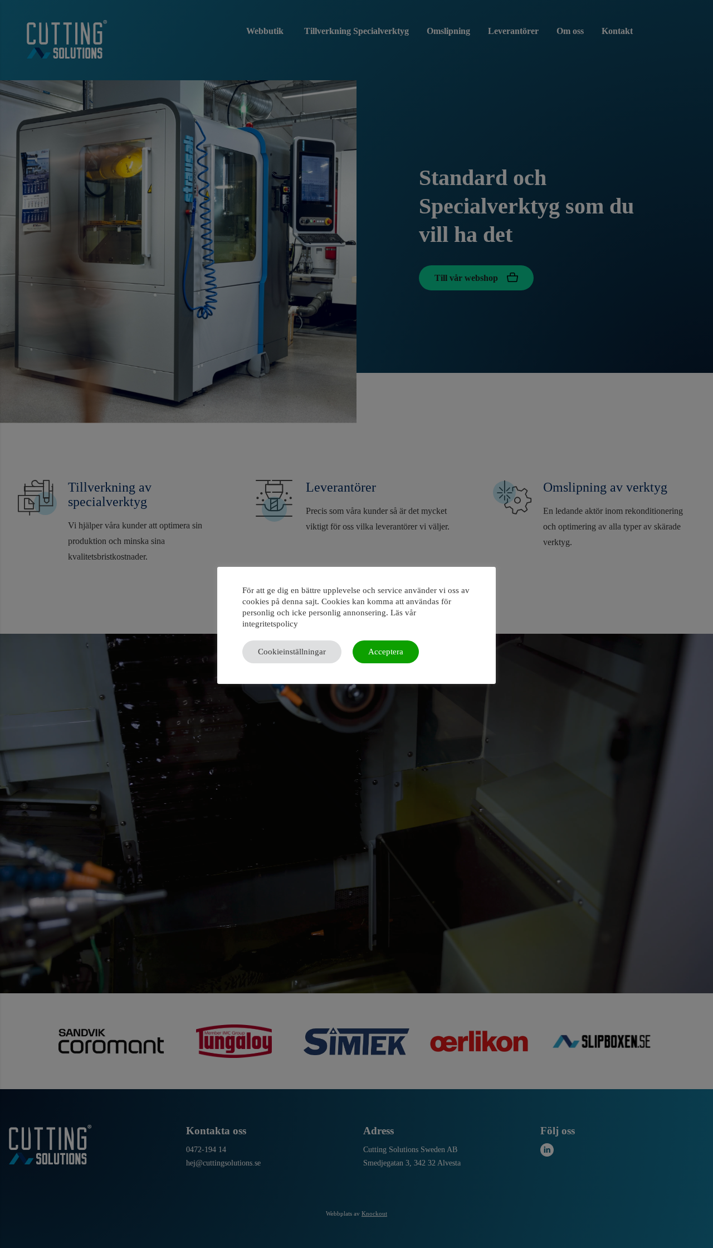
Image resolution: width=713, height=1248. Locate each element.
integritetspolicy (270, 623)
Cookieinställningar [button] (292, 651)
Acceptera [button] (385, 651)
